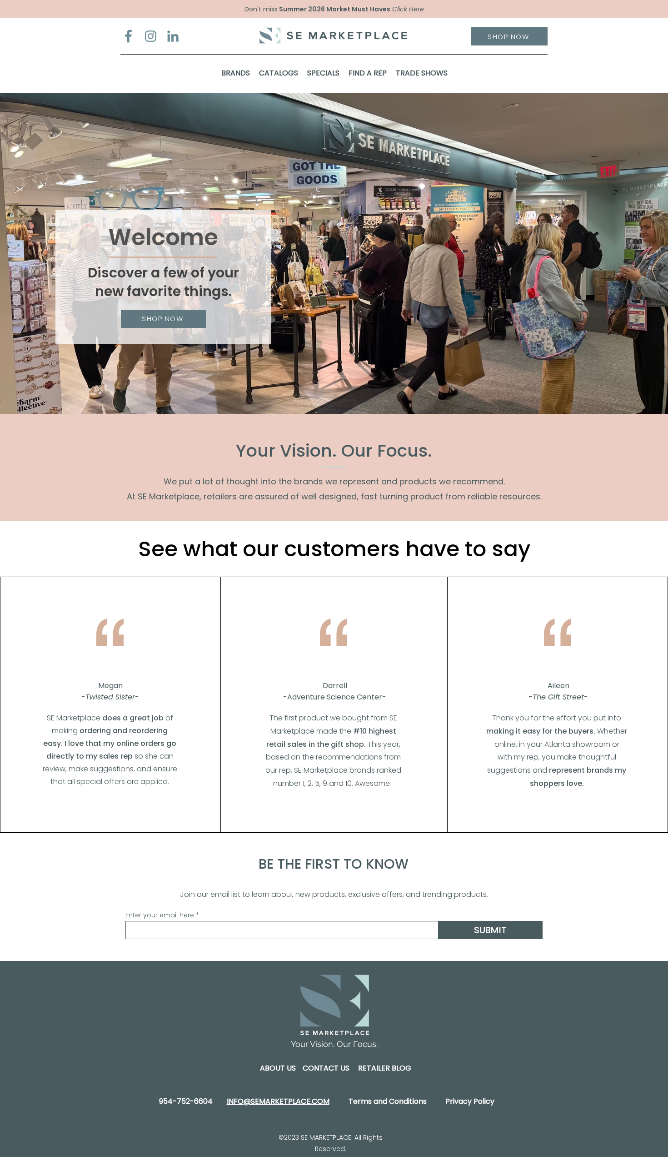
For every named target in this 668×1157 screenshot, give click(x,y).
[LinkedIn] (173, 36)
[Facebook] (128, 36)
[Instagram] (151, 36)
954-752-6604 (186, 1101)
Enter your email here (159, 915)
